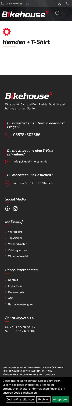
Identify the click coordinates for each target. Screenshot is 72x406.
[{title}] (60, 3)
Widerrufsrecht (18, 256)
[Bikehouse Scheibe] (25, 14)
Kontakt (13, 279)
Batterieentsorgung (20, 304)
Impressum (15, 285)
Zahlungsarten (17, 250)
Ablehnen (43, 399)
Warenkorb (15, 231)
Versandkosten (17, 243)
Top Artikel (15, 237)
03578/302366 (13, 3)
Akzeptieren (60, 399)
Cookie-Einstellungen (20, 399)
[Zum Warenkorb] (68, 3)
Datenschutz (16, 292)
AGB (10, 298)
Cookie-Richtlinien (25, 392)
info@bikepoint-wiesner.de (30, 161)
